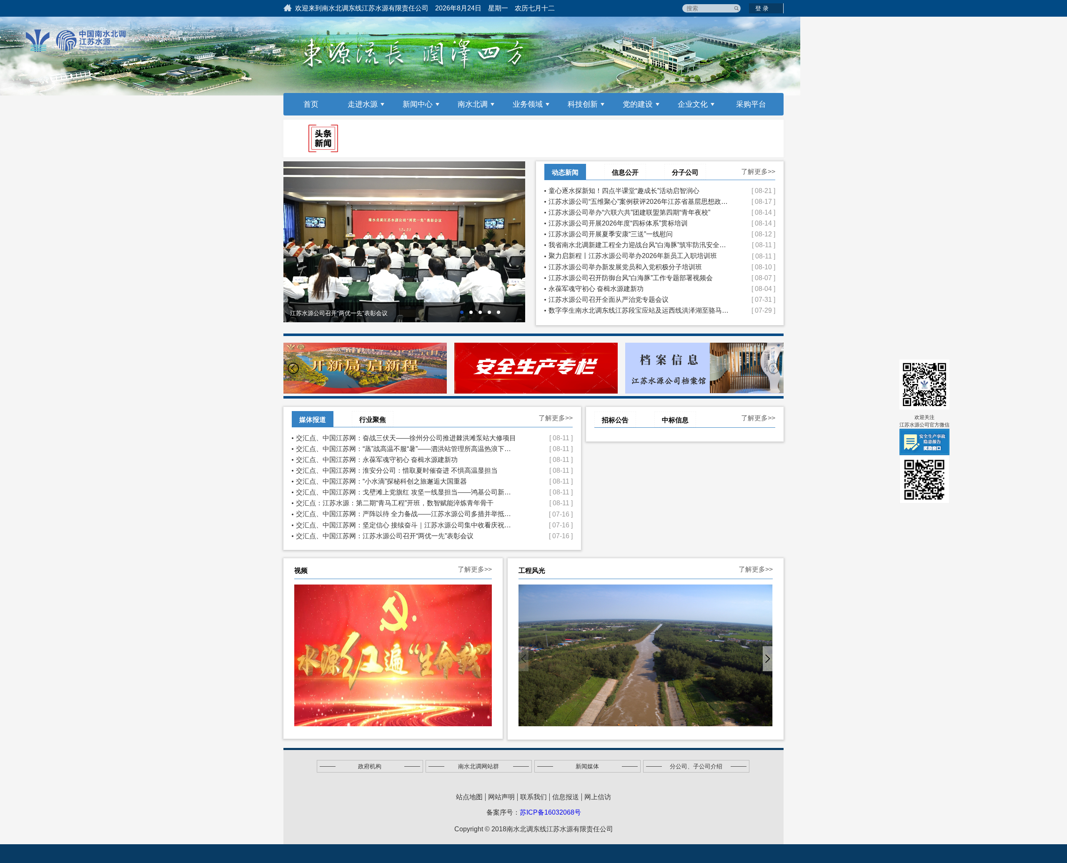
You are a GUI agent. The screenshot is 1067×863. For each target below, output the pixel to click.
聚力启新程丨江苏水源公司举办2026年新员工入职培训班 (639, 255)
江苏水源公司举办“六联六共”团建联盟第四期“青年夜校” (639, 212)
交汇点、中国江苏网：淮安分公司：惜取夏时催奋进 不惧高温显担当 (406, 470)
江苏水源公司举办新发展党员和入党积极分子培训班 (639, 267)
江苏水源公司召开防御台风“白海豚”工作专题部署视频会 (639, 277)
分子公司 (685, 172)
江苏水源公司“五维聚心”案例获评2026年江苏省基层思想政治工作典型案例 (639, 201)
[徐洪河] (645, 655)
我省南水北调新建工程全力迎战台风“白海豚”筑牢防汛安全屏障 (639, 244)
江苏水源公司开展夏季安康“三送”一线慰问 (639, 234)
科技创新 (583, 104)
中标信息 (675, 420)
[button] (293, 368)
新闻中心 (418, 104)
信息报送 (565, 796)
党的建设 (638, 104)
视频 (301, 570)
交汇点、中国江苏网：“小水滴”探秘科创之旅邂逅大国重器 (406, 481)
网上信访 (597, 796)
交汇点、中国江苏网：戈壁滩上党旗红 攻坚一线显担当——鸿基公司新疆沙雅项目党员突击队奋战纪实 (406, 492)
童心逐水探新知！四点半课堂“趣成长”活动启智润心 (639, 190)
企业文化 (693, 104)
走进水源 (363, 104)
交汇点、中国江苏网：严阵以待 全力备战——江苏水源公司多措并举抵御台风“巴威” (406, 513)
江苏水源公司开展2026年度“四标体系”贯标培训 (639, 223)
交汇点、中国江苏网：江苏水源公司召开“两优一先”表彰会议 (406, 535)
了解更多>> (758, 171)
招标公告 (615, 420)
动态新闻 (565, 172)
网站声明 (501, 796)
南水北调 (473, 104)
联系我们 (533, 796)
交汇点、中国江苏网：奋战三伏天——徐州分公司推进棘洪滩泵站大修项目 (406, 438)
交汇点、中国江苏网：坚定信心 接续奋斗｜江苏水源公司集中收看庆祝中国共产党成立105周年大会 (406, 525)
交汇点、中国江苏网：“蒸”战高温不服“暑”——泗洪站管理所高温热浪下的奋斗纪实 (406, 448)
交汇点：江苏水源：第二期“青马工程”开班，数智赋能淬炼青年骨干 (406, 503)
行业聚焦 (372, 419)
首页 (310, 104)
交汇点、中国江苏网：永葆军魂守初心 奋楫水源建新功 (406, 459)
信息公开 (625, 172)
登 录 (762, 8)
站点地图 (469, 796)
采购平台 (751, 104)
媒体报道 (312, 419)
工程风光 (531, 570)
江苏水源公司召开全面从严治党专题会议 (639, 299)
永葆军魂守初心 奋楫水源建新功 (639, 288)
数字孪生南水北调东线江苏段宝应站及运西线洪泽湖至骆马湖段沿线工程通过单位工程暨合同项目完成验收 (639, 310)
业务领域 (528, 104)
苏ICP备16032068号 (550, 812)
